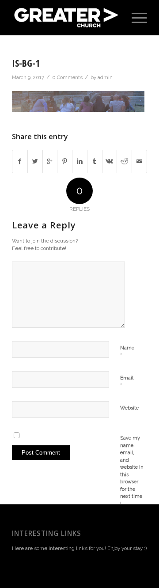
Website (129, 408)
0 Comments (67, 77)
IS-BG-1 (26, 63)
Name (127, 352)
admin (105, 77)
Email (126, 382)
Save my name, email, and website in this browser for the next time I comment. (132, 474)
